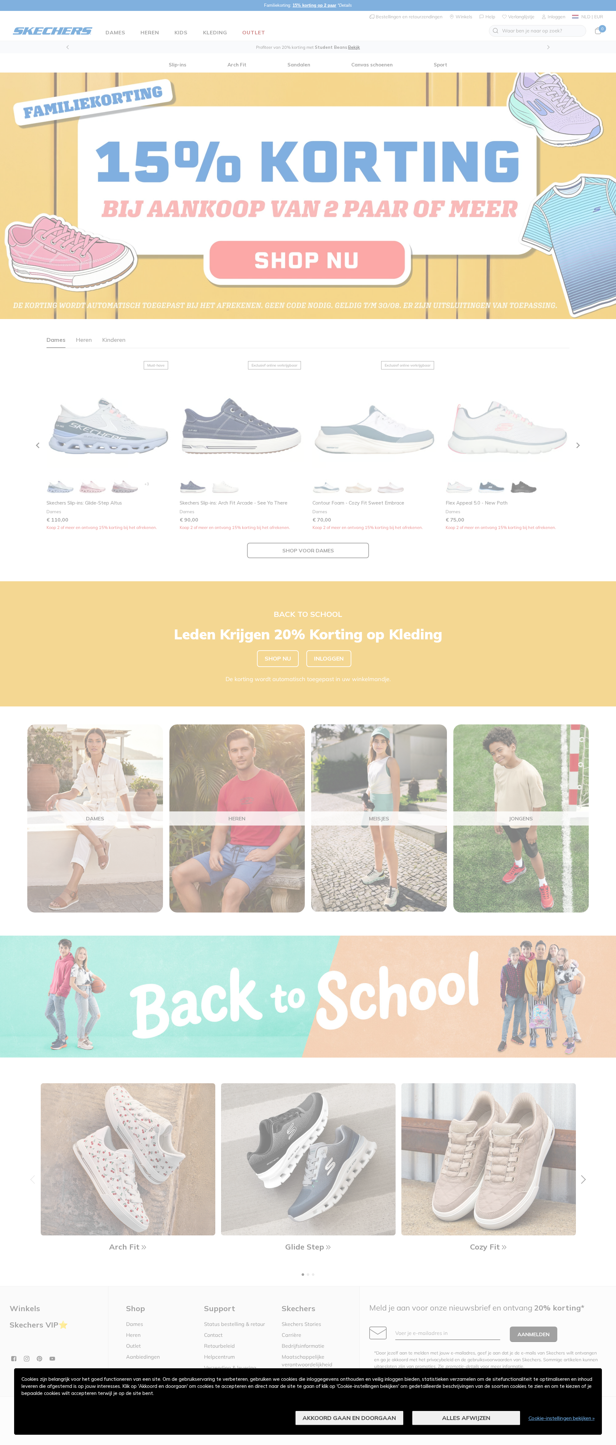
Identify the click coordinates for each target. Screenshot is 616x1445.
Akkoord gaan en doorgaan (349, 1418)
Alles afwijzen (466, 1418)
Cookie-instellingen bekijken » (561, 1418)
